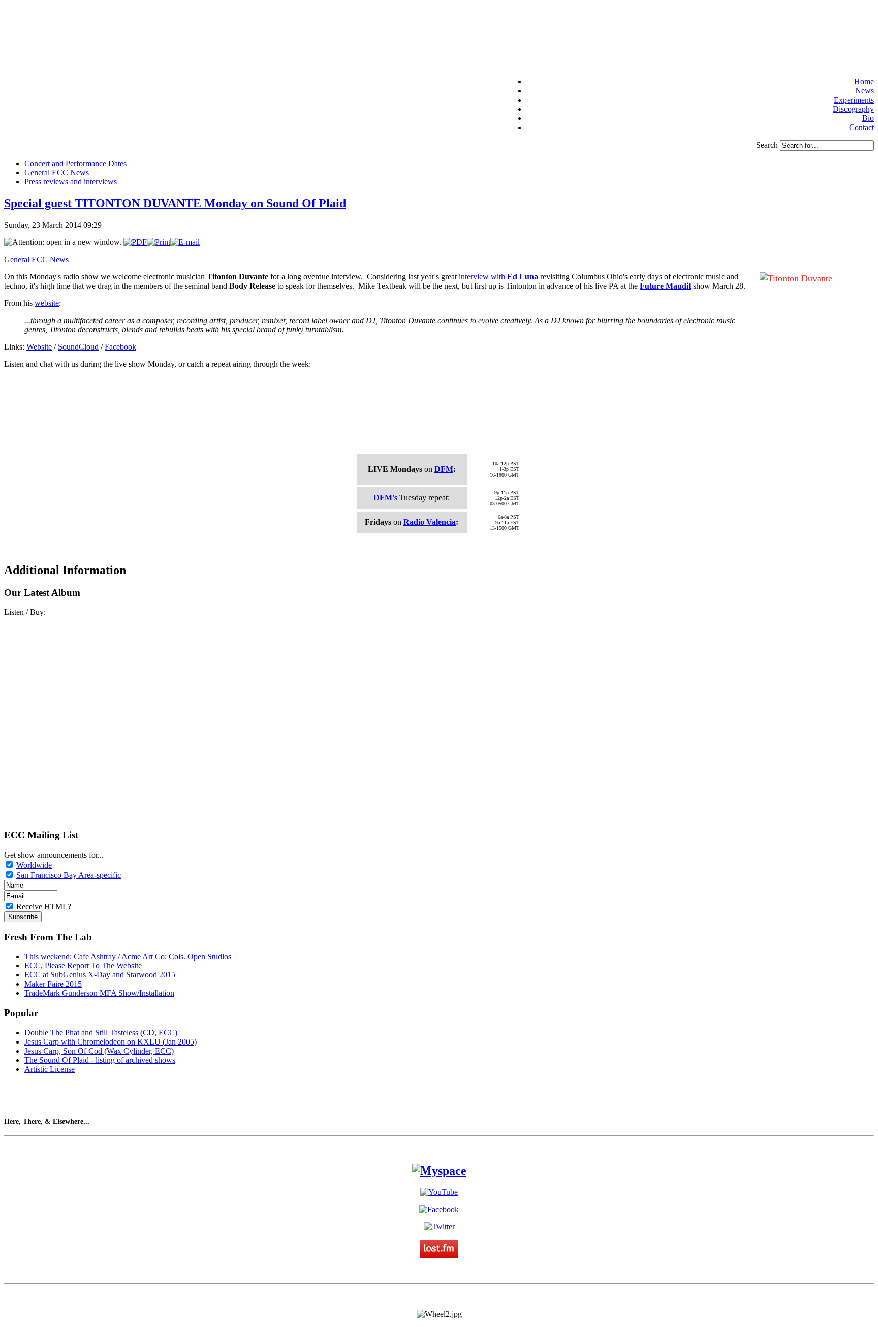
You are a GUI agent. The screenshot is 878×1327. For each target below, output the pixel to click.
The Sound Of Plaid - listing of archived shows (99, 1060)
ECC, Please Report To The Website (83, 965)
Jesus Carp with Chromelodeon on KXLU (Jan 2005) (110, 1041)
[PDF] (135, 242)
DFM (443, 469)
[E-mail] (185, 242)
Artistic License (49, 1069)
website (47, 303)
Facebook (120, 346)
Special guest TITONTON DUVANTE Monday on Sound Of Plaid (175, 203)
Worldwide (34, 865)
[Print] (158, 242)
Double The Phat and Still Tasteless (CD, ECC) (100, 1032)
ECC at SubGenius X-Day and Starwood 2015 (99, 974)
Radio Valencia (429, 522)
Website (39, 346)
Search (768, 145)
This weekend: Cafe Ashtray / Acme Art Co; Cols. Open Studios (127, 956)
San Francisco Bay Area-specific (68, 875)
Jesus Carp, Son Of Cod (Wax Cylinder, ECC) (99, 1051)
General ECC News (36, 259)
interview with (498, 276)
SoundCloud (78, 346)
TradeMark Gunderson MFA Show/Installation (99, 993)
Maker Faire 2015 (53, 984)
